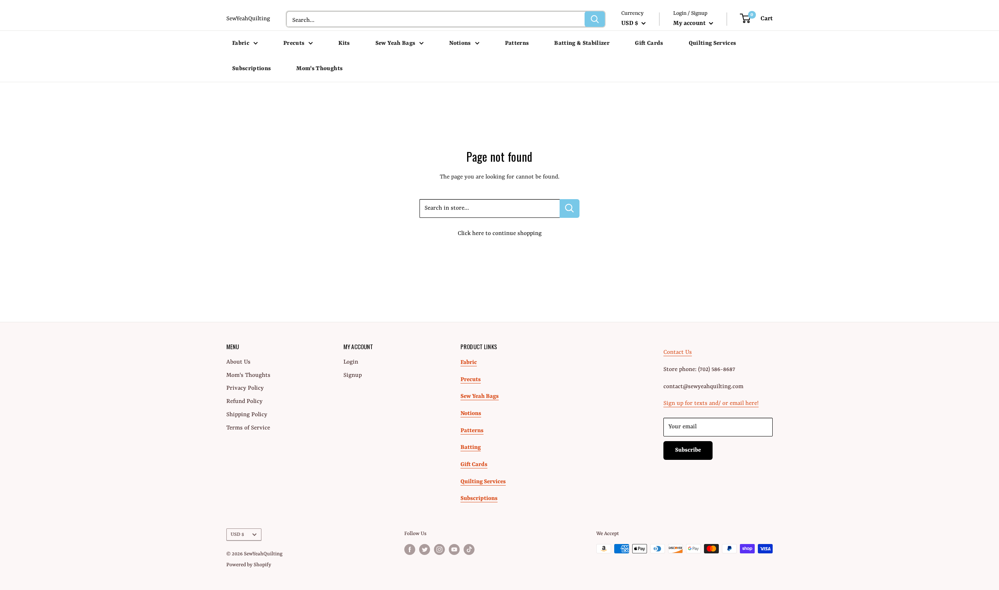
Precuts (293, 43)
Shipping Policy (246, 415)
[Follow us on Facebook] (409, 549)
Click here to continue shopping (500, 233)
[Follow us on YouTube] (454, 549)
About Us (238, 362)
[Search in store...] (569, 208)
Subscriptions (251, 68)
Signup (352, 375)
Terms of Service (248, 428)
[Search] (595, 19)
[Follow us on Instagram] (439, 549)
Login (350, 362)
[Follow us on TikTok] (469, 549)
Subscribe (688, 450)
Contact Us (677, 352)
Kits (344, 43)
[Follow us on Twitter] (424, 549)
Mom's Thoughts (319, 68)
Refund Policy (244, 401)
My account (690, 23)
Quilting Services (712, 43)
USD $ (237, 534)
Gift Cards (649, 43)
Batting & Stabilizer (582, 43)
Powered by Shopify (248, 565)
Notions (460, 43)
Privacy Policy (245, 388)
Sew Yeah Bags (395, 43)
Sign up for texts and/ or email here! (711, 403)
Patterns (517, 43)
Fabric (240, 43)
